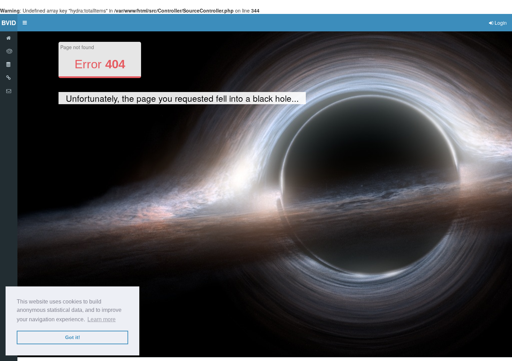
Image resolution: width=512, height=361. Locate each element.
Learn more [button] (101, 319)
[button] (24, 22)
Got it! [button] (72, 337)
